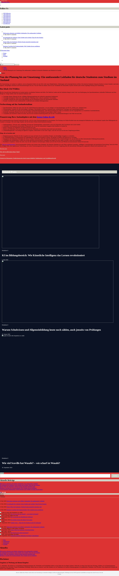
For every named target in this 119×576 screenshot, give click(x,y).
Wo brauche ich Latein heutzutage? (20, 532)
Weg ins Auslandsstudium (8, 144)
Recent (2, 494)
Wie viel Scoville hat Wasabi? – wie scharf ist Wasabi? (31, 463)
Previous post (3, 148)
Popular (2, 495)
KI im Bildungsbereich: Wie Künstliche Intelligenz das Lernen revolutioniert (43, 255)
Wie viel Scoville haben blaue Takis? (10, 152)
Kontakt (5, 56)
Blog (4, 54)
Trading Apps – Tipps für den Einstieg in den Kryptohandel (26, 522)
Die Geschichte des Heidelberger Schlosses (22, 517)
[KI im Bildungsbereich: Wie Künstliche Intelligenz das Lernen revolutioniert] (50, 247)
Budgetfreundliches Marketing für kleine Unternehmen (25, 535)
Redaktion (5, 250)
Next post (2, 155)
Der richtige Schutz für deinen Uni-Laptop (21, 520)
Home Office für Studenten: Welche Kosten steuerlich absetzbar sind (20, 42)
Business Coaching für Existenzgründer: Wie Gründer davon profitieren (21, 46)
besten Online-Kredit (46, 117)
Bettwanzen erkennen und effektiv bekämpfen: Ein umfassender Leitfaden (22, 33)
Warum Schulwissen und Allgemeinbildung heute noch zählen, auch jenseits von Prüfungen (51, 329)
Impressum (6, 543)
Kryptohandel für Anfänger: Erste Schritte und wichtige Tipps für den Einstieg (23, 37)
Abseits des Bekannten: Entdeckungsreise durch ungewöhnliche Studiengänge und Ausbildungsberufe (28, 158)
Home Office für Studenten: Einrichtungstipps (22, 530)
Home (4, 53)
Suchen (2, 473)
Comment (2, 497)
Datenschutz (6, 541)
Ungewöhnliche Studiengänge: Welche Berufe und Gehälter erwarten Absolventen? (21, 489)
